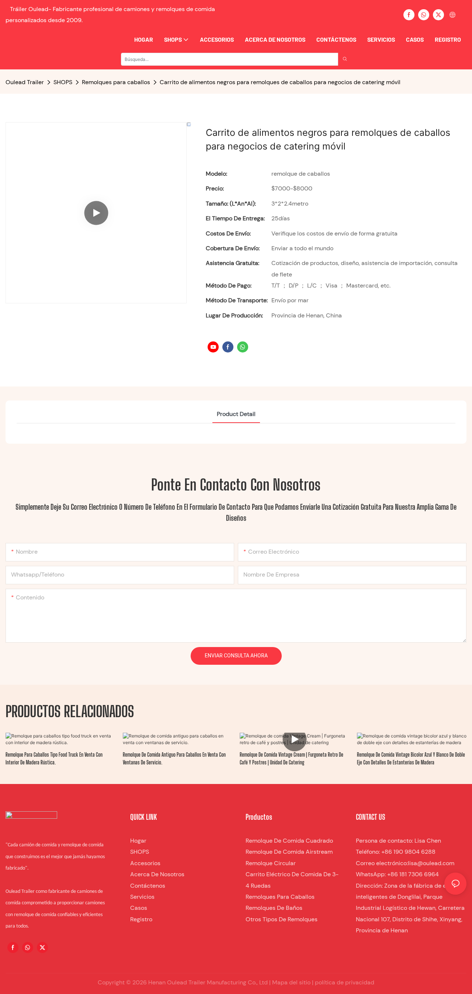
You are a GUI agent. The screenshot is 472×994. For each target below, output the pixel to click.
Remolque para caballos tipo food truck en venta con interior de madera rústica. (54, 758)
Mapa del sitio (290, 982)
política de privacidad (343, 982)
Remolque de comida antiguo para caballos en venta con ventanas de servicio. (174, 758)
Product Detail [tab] (236, 414)
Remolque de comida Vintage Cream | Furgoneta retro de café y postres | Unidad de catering (291, 758)
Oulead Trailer (25, 82)
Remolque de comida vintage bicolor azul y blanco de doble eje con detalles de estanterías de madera (411, 758)
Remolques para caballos (116, 82)
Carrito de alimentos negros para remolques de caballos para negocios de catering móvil (280, 82)
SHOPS (62, 82)
